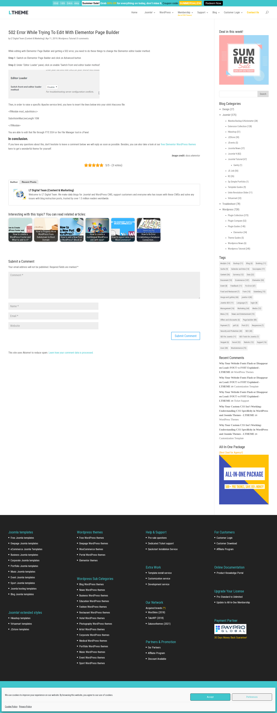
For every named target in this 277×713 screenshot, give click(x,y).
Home (134, 12)
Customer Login (232, 12)
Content (225, 275)
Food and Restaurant (229, 292)
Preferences (252, 697)
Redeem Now (213, 3)
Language (242, 303)
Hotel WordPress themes (92, 618)
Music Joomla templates (23, 571)
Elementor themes (88, 560)
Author (14, 182)
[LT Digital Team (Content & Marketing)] (19, 197)
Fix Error (250, 286)
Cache (224, 269)
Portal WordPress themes (92, 554)
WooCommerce (238, 348)
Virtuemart (232, 198)
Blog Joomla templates (22, 594)
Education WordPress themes (94, 601)
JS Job (231, 170)
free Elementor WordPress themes (178, 144)
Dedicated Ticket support (161, 543)
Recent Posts (29, 182)
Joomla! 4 (232, 153)
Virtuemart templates (21, 623)
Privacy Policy (25, 706)
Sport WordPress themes (92, 663)
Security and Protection (231, 331)
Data (250, 275)
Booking (261, 263)
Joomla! (148, 12)
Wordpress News (235, 243)
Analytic (225, 263)
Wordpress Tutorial (67, 38)
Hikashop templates (20, 618)
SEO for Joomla (228, 337)
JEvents (231, 142)
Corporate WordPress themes (94, 635)
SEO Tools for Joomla (249, 337)
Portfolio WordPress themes (93, 646)
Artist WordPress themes (92, 629)
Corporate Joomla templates (25, 560)
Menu (224, 314)
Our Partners (154, 647)
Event (223, 286)
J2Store (231, 137)
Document (226, 280)
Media (256, 308)
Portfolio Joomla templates (24, 566)
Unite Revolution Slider (238, 192)
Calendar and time (240, 269)
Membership (184, 12)
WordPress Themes (244, 372)
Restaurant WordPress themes (94, 612)
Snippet (224, 342)
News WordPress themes (92, 589)
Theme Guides (234, 237)
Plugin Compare (235, 220)
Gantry (236, 165)
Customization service (159, 578)
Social (236, 342)
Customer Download (227, 543)
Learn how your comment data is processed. (71, 352)
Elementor (238, 232)
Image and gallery (229, 297)
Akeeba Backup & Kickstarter (241, 121)
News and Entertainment (243, 314)
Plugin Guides (234, 226)
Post (245, 325)
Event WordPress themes (92, 657)
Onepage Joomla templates (24, 543)
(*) (164, 608)
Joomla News (234, 148)
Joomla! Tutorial (235, 159)
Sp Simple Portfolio (237, 181)
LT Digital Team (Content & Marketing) (27, 38)
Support (201, 12)
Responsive (258, 325)
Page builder (250, 320)
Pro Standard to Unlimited (230, 596)
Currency (238, 275)
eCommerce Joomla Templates (26, 549)
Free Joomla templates (22, 537)
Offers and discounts (230, 320)
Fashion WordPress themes (93, 606)
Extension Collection (237, 126)
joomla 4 (247, 297)
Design (225, 109)
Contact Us (253, 12)
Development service (158, 584)
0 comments (83, 38)
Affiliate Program (156, 653)
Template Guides (235, 187)
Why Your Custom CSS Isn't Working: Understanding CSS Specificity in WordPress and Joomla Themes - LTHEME (243, 411)
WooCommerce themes (91, 549)
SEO (248, 331)
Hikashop (232, 132)
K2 (229, 176)
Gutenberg (259, 292)
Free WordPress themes (91, 537)
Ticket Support (241, 400)
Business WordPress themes (93, 595)
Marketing (243, 308)
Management (227, 308)
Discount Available (157, 658)
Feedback (236, 286)
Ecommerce (242, 280)
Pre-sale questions (157, 537)
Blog (214, 12)
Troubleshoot (228, 203)
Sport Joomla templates (23, 583)
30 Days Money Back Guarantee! (230, 637)
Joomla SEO (227, 303)
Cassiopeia (258, 269)
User (224, 348)
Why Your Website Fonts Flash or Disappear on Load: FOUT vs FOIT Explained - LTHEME (243, 367)
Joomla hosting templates (24, 588)
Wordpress (227, 209)
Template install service (160, 572)
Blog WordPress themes (91, 584)
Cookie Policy (11, 706)
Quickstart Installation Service (163, 549)
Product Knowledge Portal (230, 572)
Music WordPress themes (92, 652)
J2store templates (20, 629)
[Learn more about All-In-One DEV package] (244, 503)
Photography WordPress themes (95, 623)
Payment (225, 325)
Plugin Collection (235, 215)
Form (246, 292)
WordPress (165, 12)
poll (236, 325)
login (254, 303)
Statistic (249, 342)
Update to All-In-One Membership (233, 602)
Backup (238, 263)
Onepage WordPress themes (93, 543)
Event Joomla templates (23, 577)
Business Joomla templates (24, 554)
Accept (210, 697)
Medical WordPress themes (93, 640)
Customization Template (246, 386)
